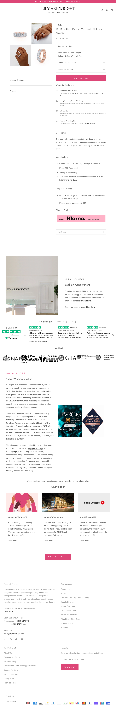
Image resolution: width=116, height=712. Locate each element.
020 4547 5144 (19, 624)
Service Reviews (11, 670)
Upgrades (13, 91)
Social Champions (17, 517)
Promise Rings (10, 683)
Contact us (65, 589)
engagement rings (35, 448)
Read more (12, 541)
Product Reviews (11, 674)
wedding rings (11, 452)
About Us (8, 653)
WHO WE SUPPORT (58, 556)
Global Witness (88, 517)
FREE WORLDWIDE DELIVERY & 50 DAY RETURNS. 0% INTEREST (58, 1)
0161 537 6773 (10, 612)
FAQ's (63, 593)
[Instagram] (11, 639)
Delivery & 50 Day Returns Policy (75, 598)
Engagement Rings (12, 657)
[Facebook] (5, 639)
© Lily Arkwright (11, 702)
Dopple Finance (67, 602)
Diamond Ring (85, 301)
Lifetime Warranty (68, 611)
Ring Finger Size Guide (70, 619)
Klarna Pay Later (68, 606)
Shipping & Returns (17, 80)
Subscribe (69, 667)
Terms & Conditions (69, 615)
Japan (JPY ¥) (10, 696)
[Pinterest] (16, 639)
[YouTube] (22, 639)
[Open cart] (112, 10)
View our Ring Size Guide (87, 123)
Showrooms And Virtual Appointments (20, 666)
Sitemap (64, 628)
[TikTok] (28, 639)
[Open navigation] (4, 10)
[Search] (107, 10)
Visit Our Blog (10, 661)
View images (62, 232)
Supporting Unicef (53, 517)
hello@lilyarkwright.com (14, 634)
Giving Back (9, 678)
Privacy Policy (67, 623)
